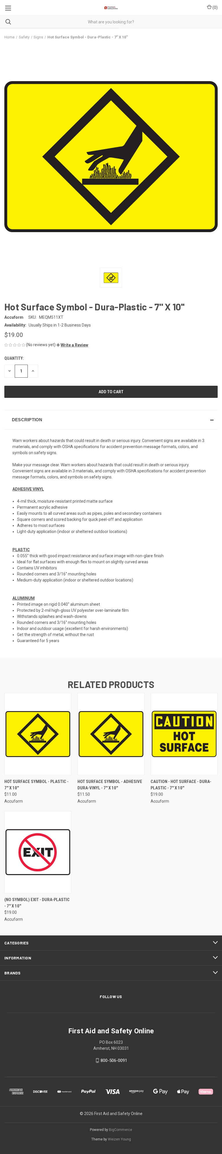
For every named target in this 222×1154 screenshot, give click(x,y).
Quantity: (14, 358)
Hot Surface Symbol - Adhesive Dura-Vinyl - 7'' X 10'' (109, 785)
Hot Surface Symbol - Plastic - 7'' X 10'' (36, 785)
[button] (72, 345)
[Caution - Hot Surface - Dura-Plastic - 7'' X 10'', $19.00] (184, 734)
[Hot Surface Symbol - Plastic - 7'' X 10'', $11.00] (37, 734)
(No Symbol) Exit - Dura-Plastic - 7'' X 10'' (37, 903)
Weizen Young (119, 1139)
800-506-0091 (114, 1060)
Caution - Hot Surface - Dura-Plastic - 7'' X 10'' (181, 785)
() (215, 7)
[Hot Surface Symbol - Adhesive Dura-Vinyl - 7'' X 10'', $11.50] (111, 734)
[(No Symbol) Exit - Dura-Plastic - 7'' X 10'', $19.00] (37, 852)
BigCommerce (120, 1130)
